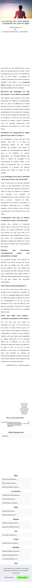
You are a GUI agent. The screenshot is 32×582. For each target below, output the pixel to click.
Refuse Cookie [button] (9, 577)
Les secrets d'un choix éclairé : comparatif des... (15, 31)
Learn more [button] (16, 573)
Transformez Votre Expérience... (11, 495)
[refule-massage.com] (16, 9)
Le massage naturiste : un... (10, 558)
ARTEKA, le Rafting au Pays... (10, 523)
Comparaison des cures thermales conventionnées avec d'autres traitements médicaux (24, 408)
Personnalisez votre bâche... (10, 502)
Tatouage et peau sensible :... (10, 543)
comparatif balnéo (14, 295)
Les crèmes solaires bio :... (9, 535)
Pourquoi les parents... (8, 511)
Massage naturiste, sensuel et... (11, 551)
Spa (15, 29)
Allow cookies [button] (22, 577)
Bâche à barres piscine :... (9, 483)
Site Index (5, 436)
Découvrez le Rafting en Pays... (11, 526)
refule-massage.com (16, 27)
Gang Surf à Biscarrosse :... (10, 479)
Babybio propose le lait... (9, 514)
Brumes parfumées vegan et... (10, 487)
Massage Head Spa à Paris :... (10, 555)
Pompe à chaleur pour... (9, 499)
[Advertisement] (16, 49)
